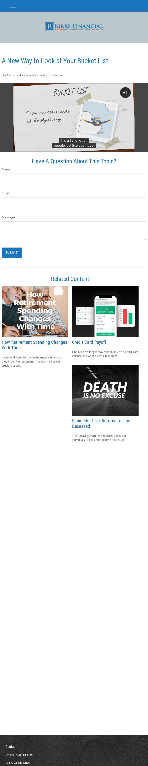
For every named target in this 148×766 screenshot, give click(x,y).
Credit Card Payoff (89, 342)
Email (5, 193)
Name (6, 169)
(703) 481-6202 (23, 755)
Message (8, 217)
